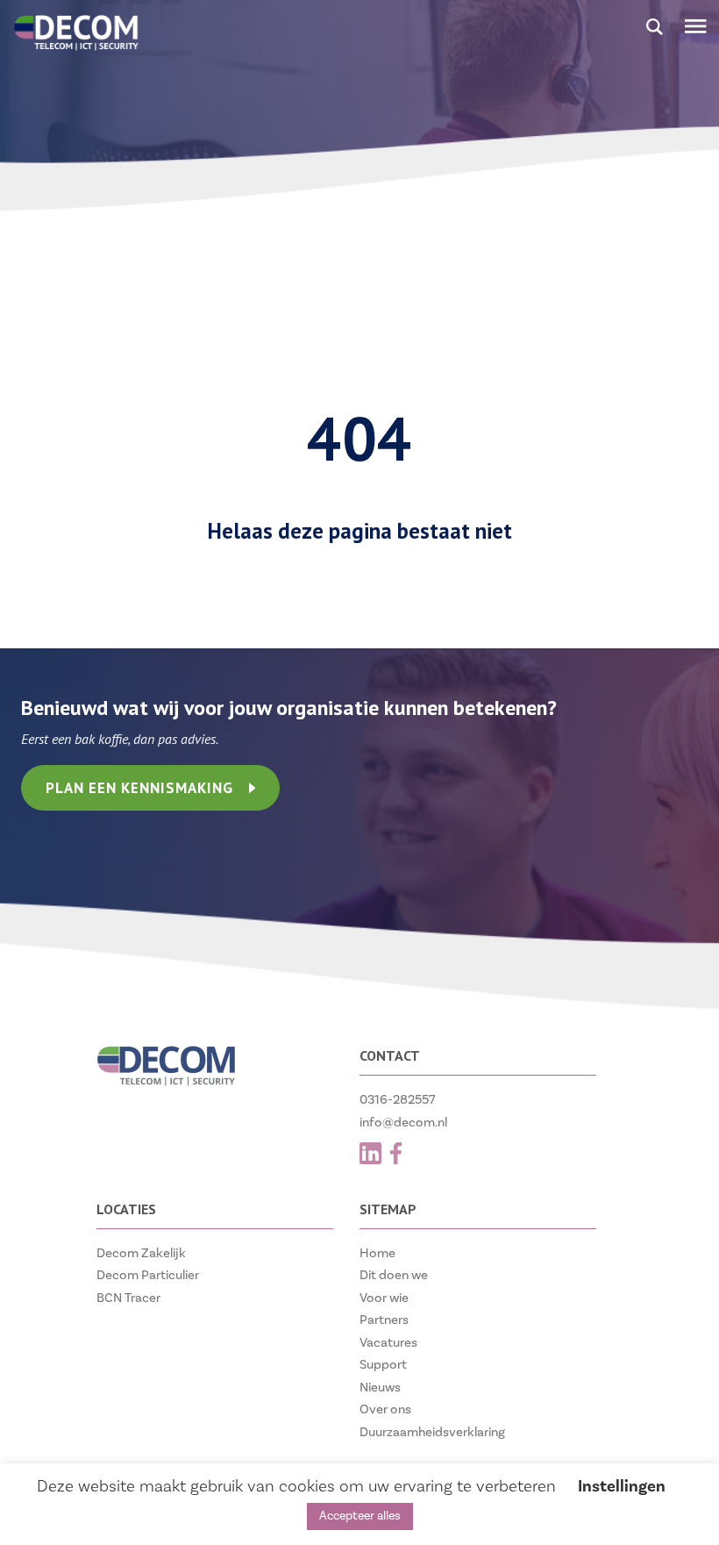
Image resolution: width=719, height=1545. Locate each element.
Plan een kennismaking (139, 788)
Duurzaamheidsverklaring (432, 1432)
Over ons (385, 1409)
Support (383, 1364)
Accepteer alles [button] (360, 1516)
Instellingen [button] (622, 1486)
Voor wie (384, 1298)
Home (377, 1253)
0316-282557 (398, 1099)
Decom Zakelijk (141, 1253)
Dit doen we (394, 1275)
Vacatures (388, 1342)
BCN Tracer (128, 1298)
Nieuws (380, 1387)
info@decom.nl (403, 1122)
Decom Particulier (147, 1275)
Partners (384, 1320)
